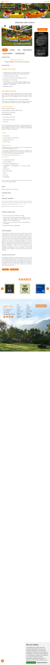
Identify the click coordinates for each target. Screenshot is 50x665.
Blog (18, 305)
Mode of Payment (27, 50)
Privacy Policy (29, 311)
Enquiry (18, 309)
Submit (38, 50)
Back (5, 269)
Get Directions (41, 305)
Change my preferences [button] (42, 662)
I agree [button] (28, 662)
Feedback (28, 307)
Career (27, 305)
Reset (44, 50)
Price (19, 50)
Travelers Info (20, 311)
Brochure (19, 307)
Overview (5, 50)
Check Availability (14, 269)
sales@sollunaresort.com (9, 314)
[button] (2, 288)
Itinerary (12, 50)
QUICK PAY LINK (22, 204)
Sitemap (28, 309)
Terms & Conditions (7, 53)
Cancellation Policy (20, 53)
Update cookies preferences (29, 317)
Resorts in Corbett (19, 313)
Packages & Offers (19, 317)
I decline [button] (33, 662)
